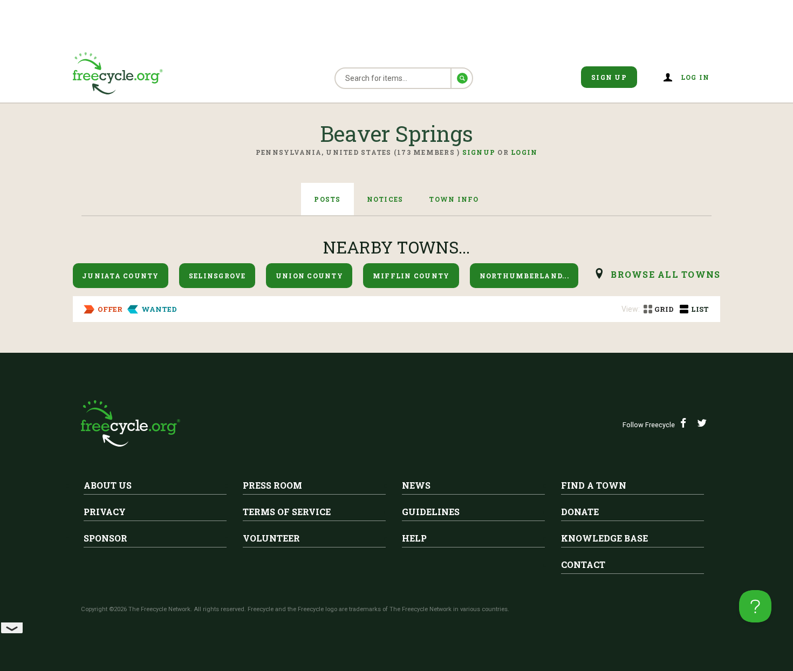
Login (524, 152)
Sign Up (609, 77)
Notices (385, 199)
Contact (583, 564)
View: (630, 309)
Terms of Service (287, 511)
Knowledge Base (604, 538)
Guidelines (431, 511)
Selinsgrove (217, 275)
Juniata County (120, 275)
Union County (309, 275)
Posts (327, 199)
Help (414, 538)
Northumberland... (524, 275)
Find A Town (593, 485)
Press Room (272, 485)
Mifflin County (411, 275)
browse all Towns (665, 274)
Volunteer (271, 538)
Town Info (453, 199)
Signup (479, 152)
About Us (108, 485)
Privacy (105, 511)
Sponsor (105, 538)
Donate (580, 511)
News (416, 485)
